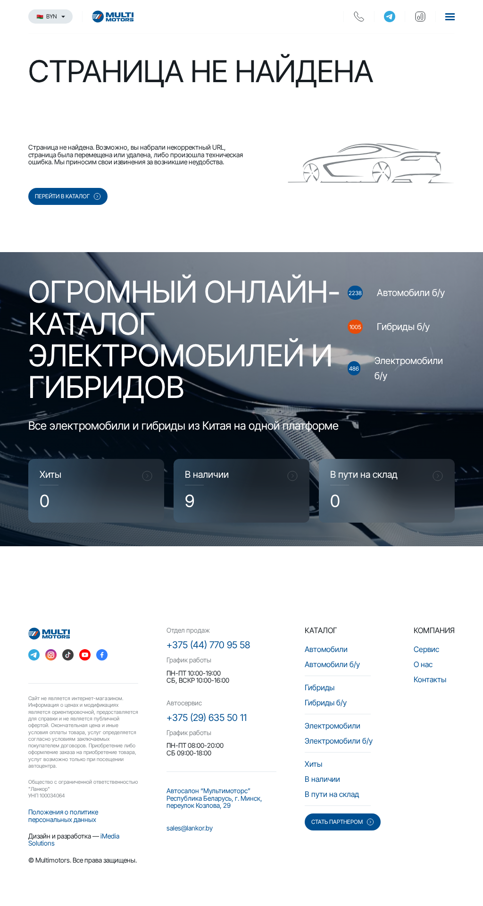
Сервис (426, 649)
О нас (423, 664)
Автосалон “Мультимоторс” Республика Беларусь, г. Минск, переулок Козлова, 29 (214, 798)
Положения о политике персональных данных (63, 815)
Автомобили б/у (332, 664)
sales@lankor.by (190, 827)
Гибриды (319, 687)
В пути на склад (332, 794)
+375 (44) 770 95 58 (208, 645)
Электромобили (332, 725)
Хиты (313, 764)
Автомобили (326, 649)
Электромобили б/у (339, 741)
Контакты (430, 679)
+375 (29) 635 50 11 (207, 717)
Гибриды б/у (326, 702)
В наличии (322, 779)
